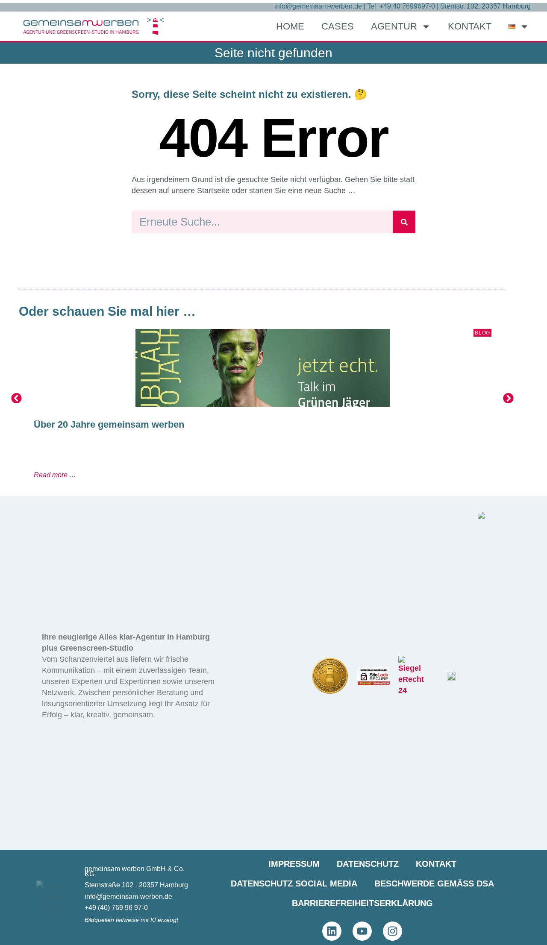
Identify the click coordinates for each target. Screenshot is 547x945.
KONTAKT (469, 26)
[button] (16, 398)
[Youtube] (362, 931)
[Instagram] (392, 931)
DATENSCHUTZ (368, 864)
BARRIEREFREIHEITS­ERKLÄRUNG (362, 903)
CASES (337, 26)
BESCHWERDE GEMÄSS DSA (434, 883)
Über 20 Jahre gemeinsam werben (109, 424)
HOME (290, 26)
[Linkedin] (331, 931)
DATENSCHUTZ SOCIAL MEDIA (294, 883)
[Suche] (404, 222)
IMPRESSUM (294, 864)
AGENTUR (394, 26)
